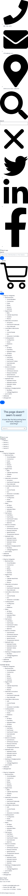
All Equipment (7, 398)
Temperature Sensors (13, 376)
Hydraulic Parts (9, 378)
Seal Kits (9, 386)
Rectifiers (9, 390)
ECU (8, 334)
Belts (8, 313)
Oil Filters (9, 353)
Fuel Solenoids (11, 363)
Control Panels (11, 332)
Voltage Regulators (12, 392)
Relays (8, 305)
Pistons (9, 318)
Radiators (9, 344)
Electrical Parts (9, 297)
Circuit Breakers (11, 299)
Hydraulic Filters (11, 351)
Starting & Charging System (13, 388)
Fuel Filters (10, 349)
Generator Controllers (13, 336)
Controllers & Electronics (12, 328)
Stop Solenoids (11, 326)
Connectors (10, 301)
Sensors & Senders (10, 367)
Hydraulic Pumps (11, 380)
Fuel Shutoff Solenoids (13, 324)
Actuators (10, 322)
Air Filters (9, 347)
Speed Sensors (11, 374)
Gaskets (9, 317)
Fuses (8, 303)
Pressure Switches (12, 373)
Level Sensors (10, 369)
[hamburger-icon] (2, 294)
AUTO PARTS (8, 394)
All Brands (6, 396)
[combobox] (14, 254)
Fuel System (8, 355)
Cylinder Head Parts (12, 315)
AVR (8, 330)
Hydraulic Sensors (12, 382)
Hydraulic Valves (11, 384)
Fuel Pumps (10, 359)
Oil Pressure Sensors (12, 371)
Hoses (8, 342)
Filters (6, 346)
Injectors (9, 365)
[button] (14, 105)
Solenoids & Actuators (11, 320)
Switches (9, 309)
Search (2, 121)
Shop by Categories (9, 295)
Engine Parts (8, 311)
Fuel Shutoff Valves (12, 361)
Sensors (9, 307)
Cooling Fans (10, 340)
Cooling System (9, 338)
